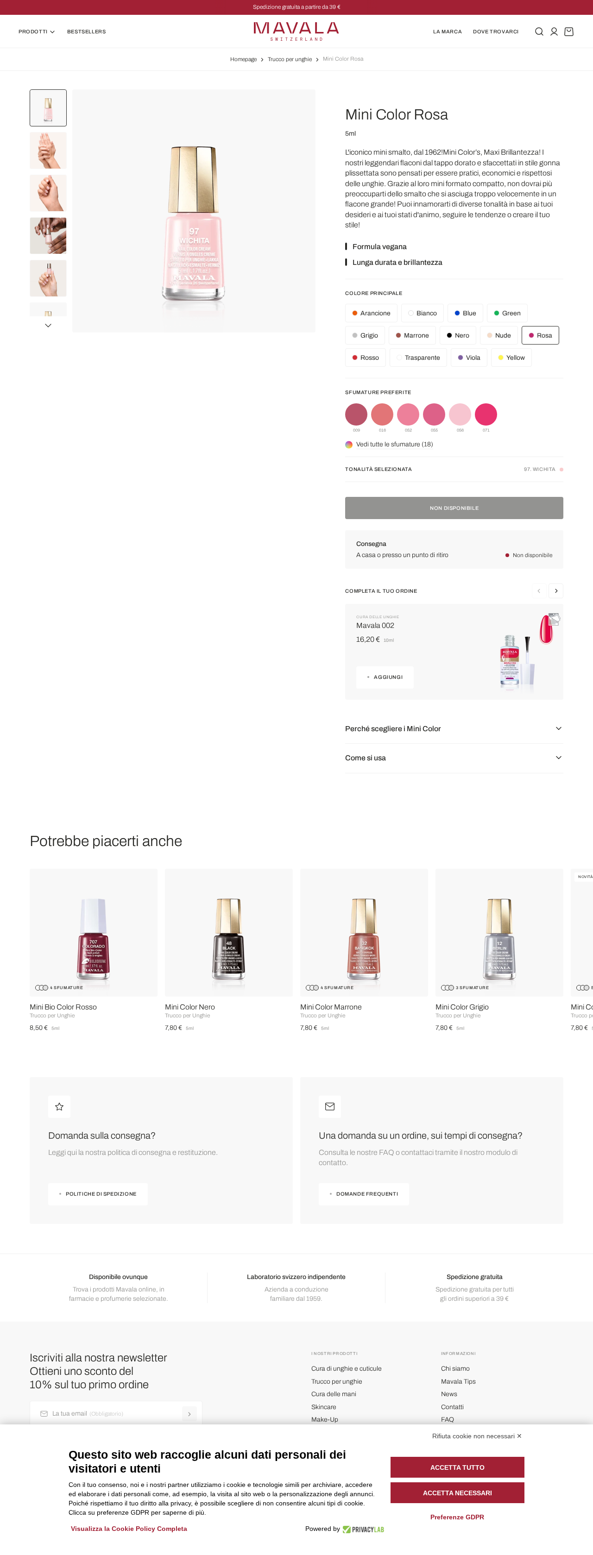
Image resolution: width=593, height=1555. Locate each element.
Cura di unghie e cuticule (346, 1368)
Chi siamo (455, 1368)
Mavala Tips (458, 1381)
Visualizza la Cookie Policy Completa (129, 1528)
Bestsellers (86, 31)
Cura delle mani (333, 1394)
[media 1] (193, 210)
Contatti (452, 1407)
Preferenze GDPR (457, 1517)
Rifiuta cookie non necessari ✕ (477, 1436)
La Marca (447, 31)
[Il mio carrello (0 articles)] (568, 31)
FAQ (447, 1419)
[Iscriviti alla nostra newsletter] (189, 1413)
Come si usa (365, 758)
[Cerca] (539, 31)
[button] (48, 324)
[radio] (356, 418)
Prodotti (33, 31)
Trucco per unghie (290, 59)
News (449, 1394)
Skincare (323, 1407)
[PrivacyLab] (360, 1529)
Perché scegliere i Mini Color (393, 729)
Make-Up (324, 1419)
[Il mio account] (554, 31)
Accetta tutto (457, 1467)
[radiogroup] (454, 418)
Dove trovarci (496, 31)
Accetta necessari (457, 1493)
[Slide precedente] (556, 590)
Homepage (243, 59)
